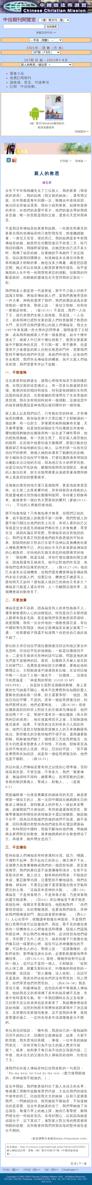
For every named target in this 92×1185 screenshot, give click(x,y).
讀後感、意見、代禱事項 (29, 82)
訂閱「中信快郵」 (24, 86)
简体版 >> (81, 161)
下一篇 (83, 1163)
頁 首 (74, 1163)
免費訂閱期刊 (20, 78)
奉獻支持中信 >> (46, 32)
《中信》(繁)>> (10, 1169)
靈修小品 (17, 73)
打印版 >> (66, 161)
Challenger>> (70, 1169)
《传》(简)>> (51, 1169)
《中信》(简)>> (31, 1169)
